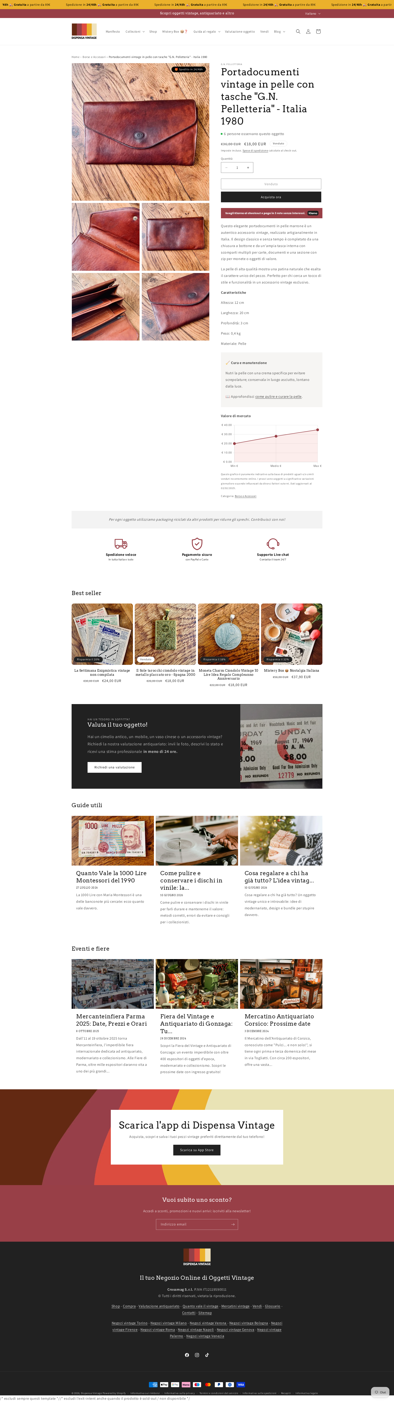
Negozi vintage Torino (130, 1322)
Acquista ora (271, 197)
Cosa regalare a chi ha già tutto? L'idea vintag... (279, 876)
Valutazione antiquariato (159, 1306)
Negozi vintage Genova (235, 1329)
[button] (135, 31)
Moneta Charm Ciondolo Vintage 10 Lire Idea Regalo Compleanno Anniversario (228, 674)
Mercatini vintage (235, 1306)
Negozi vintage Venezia (205, 1336)
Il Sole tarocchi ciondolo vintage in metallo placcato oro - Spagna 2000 (165, 672)
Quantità (227, 159)
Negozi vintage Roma (157, 1329)
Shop (115, 1306)
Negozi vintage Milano (168, 1322)
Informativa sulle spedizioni (260, 1393)
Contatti (189, 1312)
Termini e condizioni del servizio (219, 1393)
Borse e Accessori (94, 57)
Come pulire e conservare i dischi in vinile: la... (191, 880)
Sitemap (205, 1312)
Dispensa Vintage (91, 1393)
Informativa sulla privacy (179, 1393)
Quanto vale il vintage (200, 1306)
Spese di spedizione (255, 150)
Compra (129, 1306)
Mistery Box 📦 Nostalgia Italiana (291, 670)
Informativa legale (307, 1393)
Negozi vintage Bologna (248, 1322)
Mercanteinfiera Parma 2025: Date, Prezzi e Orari (111, 1020)
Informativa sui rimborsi (145, 1393)
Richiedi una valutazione (114, 767)
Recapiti (286, 1393)
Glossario (272, 1306)
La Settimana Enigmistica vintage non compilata (102, 672)
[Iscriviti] (233, 1224)
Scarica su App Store (197, 1150)
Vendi (257, 1306)
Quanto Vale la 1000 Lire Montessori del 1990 (111, 876)
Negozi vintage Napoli (196, 1329)
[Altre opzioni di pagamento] (271, 213)
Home (75, 57)
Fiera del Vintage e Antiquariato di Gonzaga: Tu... (196, 1024)
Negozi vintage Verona (208, 1322)
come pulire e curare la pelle (278, 396)
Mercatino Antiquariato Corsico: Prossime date (279, 1020)
